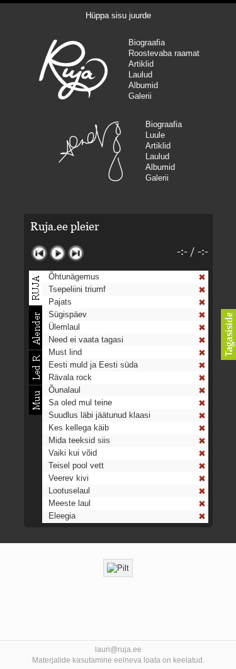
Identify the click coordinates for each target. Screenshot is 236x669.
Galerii (140, 96)
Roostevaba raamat (163, 53)
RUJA (73, 69)
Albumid (143, 85)
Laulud (140, 74)
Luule (155, 135)
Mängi (57, 253)
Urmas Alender (90, 151)
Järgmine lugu (76, 253)
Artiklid (141, 64)
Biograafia (146, 42)
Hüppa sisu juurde (118, 15)
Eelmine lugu (39, 253)
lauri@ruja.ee (118, 649)
